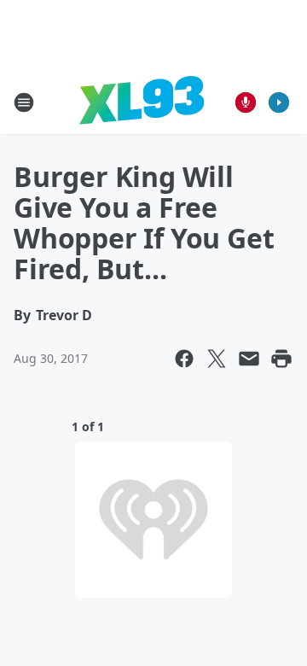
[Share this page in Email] (249, 359)
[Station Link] (142, 102)
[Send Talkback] (245, 102)
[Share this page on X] (217, 359)
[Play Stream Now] (279, 102)
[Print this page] (281, 359)
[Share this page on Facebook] (184, 359)
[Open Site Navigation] (24, 102)
